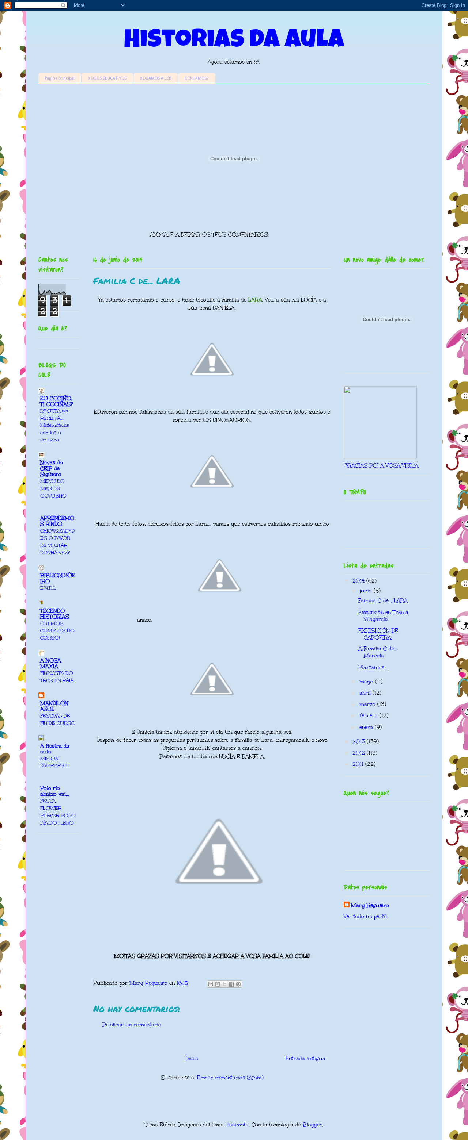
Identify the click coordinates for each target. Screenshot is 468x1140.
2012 (359, 752)
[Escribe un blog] (217, 984)
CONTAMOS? (197, 78)
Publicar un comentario (131, 1024)
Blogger (312, 1124)
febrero (369, 715)
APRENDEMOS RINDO (57, 521)
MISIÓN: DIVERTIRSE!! (55, 762)
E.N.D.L (48, 587)
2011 (358, 764)
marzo (368, 704)
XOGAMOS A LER (155, 78)
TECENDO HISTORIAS (54, 613)
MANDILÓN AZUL (54, 706)
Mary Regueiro (370, 905)
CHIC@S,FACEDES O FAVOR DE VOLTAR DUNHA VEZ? (57, 541)
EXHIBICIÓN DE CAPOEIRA (378, 634)
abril (366, 693)
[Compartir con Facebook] (231, 984)
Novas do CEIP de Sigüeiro (51, 468)
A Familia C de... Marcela (377, 652)
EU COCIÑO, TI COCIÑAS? (56, 401)
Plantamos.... (373, 667)
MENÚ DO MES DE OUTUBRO (53, 488)
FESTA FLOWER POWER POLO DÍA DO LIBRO (58, 811)
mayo (367, 681)
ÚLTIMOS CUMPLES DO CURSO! (57, 630)
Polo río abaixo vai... (54, 791)
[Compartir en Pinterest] (238, 984)
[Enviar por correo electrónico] (210, 984)
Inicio (192, 1058)
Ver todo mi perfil (365, 916)
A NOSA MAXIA (50, 663)
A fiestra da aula (54, 748)
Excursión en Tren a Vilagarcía (383, 616)
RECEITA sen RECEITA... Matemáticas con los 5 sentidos (55, 425)
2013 (359, 741)
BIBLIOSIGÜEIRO (57, 578)
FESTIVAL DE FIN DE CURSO (57, 719)
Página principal (60, 78)
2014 (359, 580)
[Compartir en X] (224, 984)
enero (367, 727)
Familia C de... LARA (383, 600)
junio (366, 590)
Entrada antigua (305, 1058)
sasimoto (238, 1124)
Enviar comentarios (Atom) (230, 1077)
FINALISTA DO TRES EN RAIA (56, 676)
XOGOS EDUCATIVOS (107, 78)
